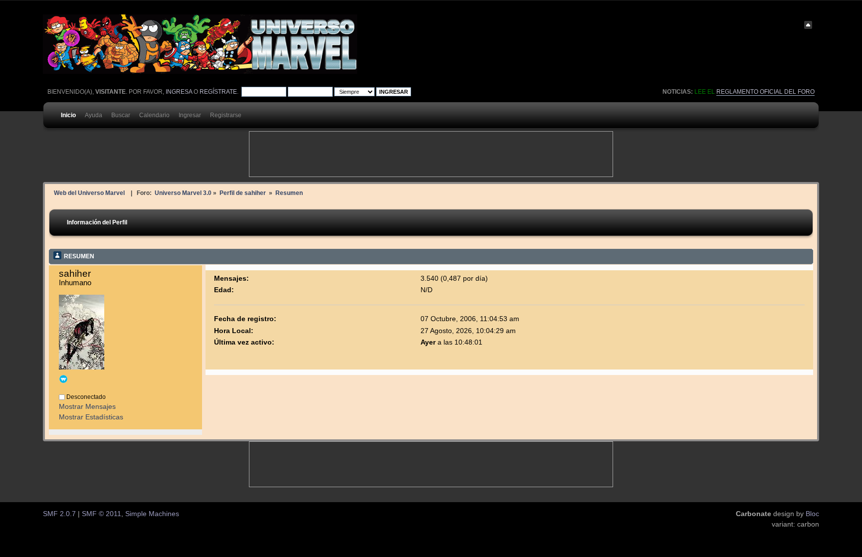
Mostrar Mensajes (87, 406)
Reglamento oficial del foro (765, 91)
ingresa (179, 91)
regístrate (218, 91)
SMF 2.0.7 (59, 514)
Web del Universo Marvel (89, 192)
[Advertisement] (431, 154)
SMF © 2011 (101, 514)
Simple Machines (152, 514)
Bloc (812, 514)
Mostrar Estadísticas (91, 417)
